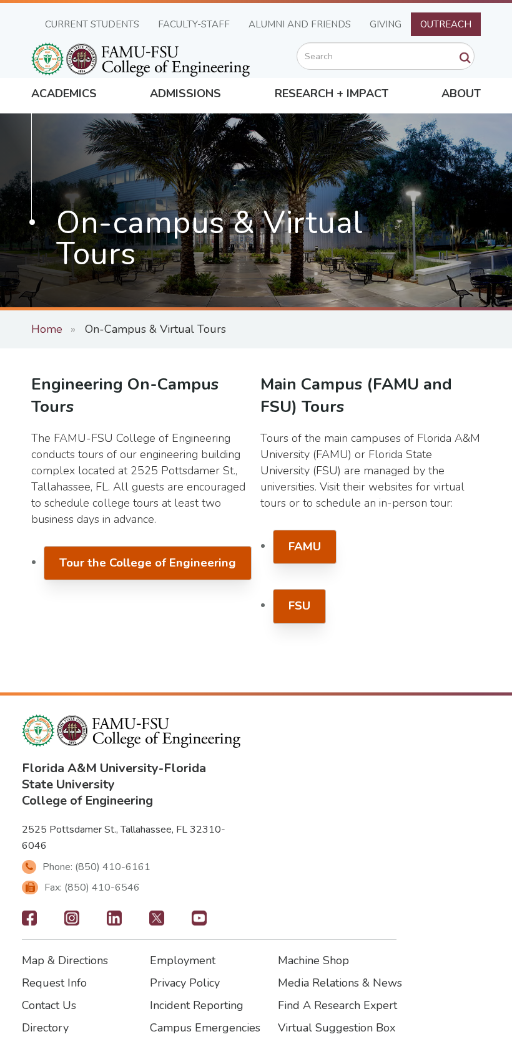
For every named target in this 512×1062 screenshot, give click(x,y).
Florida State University (114, 776)
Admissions (185, 93)
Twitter (156, 922)
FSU (299, 606)
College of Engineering (87, 800)
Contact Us (49, 1005)
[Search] (465, 58)
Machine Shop (313, 960)
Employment (182, 960)
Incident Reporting (197, 1005)
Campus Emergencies (205, 1027)
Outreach (445, 24)
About (461, 93)
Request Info (54, 982)
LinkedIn (114, 922)
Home (46, 329)
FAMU (304, 546)
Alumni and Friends (300, 24)
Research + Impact (331, 93)
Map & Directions (65, 960)
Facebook (29, 922)
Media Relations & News (340, 982)
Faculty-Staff (194, 24)
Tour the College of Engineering (147, 563)
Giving (385, 24)
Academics (64, 93)
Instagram (71, 922)
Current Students (92, 24)
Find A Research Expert (337, 1005)
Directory (45, 1027)
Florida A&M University (90, 768)
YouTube (199, 922)
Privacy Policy (185, 982)
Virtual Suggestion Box (336, 1027)
